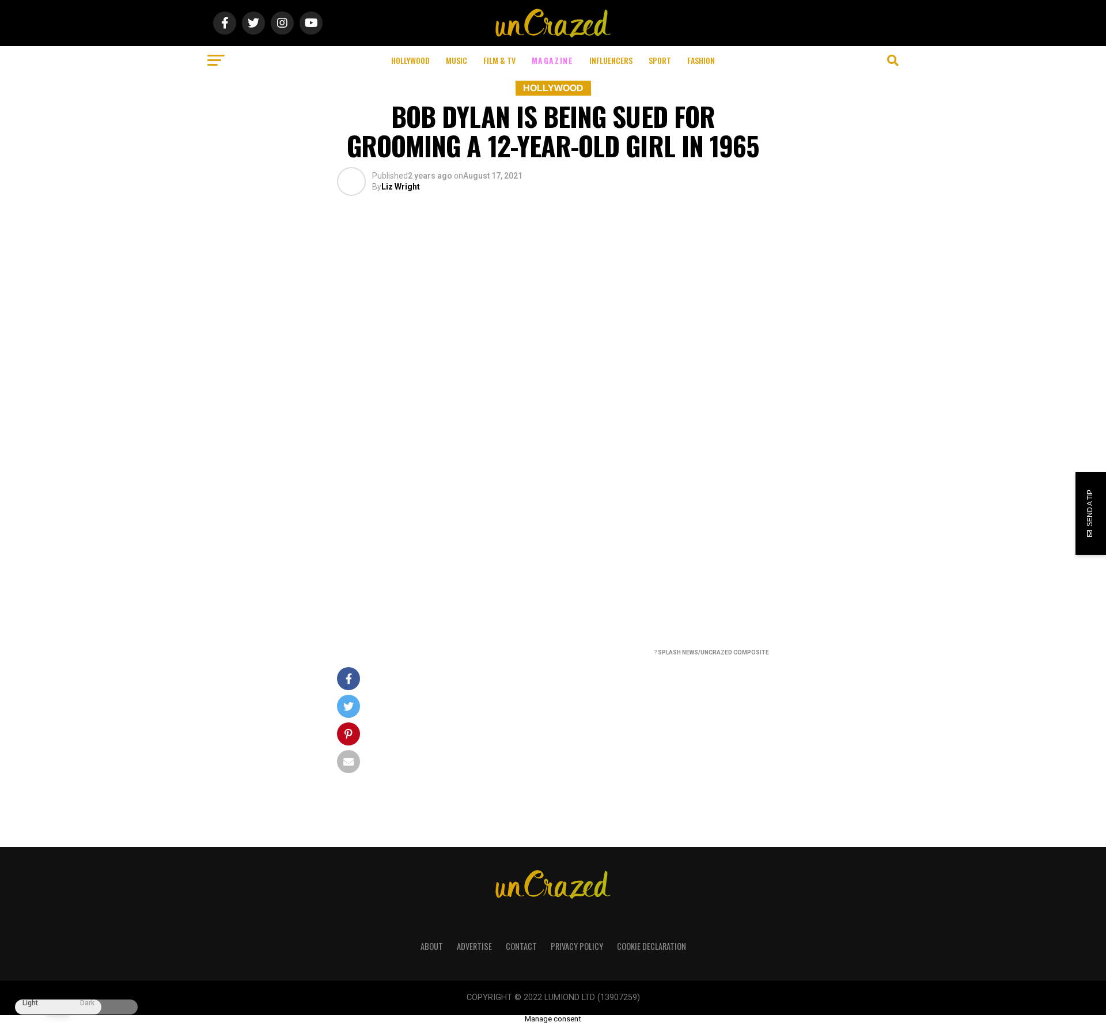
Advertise (474, 946)
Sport (660, 60)
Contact (521, 946)
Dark (87, 1003)
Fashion (701, 60)
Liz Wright (400, 186)
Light (30, 1003)
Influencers (610, 60)
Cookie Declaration (651, 946)
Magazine (553, 60)
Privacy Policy (577, 946)
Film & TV (499, 60)
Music (456, 60)
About (432, 946)
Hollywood (410, 60)
